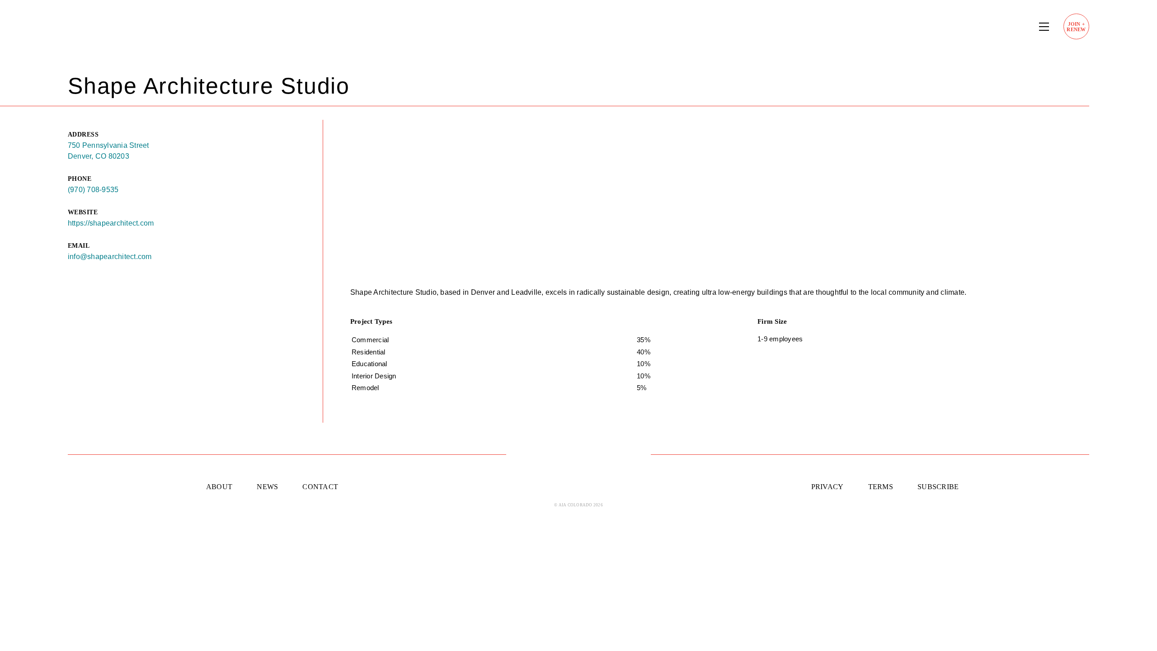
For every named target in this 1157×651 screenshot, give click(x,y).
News (267, 487)
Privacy (827, 487)
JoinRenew (1076, 26)
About (219, 487)
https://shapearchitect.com (111, 223)
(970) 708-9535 (93, 189)
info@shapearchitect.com (110, 256)
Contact (320, 487)
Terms (880, 487)
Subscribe (938, 487)
